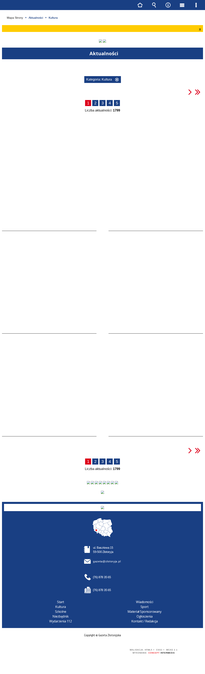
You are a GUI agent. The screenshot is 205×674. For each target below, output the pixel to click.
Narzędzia (168, 5)
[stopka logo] (102, 507)
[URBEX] (100, 41)
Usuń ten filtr (117, 80)
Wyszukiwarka (154, 5)
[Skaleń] (104, 41)
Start (60, 602)
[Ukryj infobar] (199, 28)
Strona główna (140, 5)
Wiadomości (144, 602)
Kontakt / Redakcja (144, 621)
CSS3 (96, 651)
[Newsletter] (102, 492)
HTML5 (90, 651)
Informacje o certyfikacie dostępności (45, 652)
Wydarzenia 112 (60, 621)
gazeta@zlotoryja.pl (107, 561)
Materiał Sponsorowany (145, 611)
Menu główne (182, 5)
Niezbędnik (60, 616)
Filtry (105, 67)
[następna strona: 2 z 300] (190, 92)
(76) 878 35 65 (102, 577)
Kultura (60, 607)
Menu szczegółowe (196, 5)
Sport (145, 607)
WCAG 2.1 (108, 651)
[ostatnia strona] (197, 92)
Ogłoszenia (144, 616)
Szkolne (60, 611)
